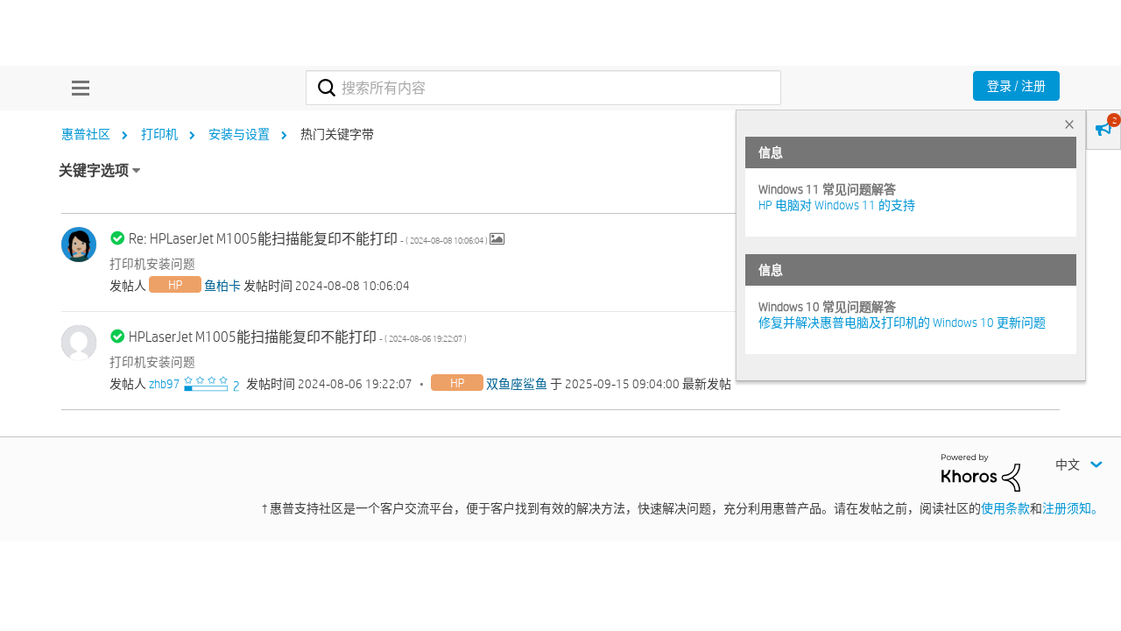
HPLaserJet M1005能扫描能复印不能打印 (298, 337)
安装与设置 (239, 134)
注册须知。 (1072, 508)
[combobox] (543, 87)
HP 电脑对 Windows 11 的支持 (836, 205)
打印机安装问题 (152, 264)
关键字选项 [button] (94, 170)
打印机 (159, 134)
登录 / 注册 (1016, 86)
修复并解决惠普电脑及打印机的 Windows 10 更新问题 (902, 322)
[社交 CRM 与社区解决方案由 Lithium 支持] (980, 471)
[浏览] (76, 88)
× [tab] (1069, 124)
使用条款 (1005, 508)
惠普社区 (85, 134)
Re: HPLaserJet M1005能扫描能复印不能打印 (309, 239)
